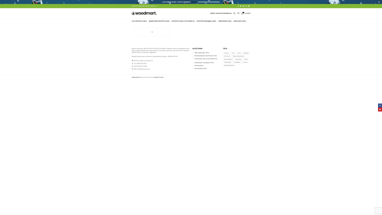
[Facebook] (238, 6)
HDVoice (226, 53)
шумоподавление (229, 65)
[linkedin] (246, 6)
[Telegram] (249, 6)
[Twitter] (240, 6)
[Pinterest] (243, 6)
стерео (245, 62)
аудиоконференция (238, 56)
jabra (233, 53)
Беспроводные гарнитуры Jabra (205, 55)
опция (246, 59)
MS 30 (239, 53)
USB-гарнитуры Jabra (201, 52)
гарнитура (238, 59)
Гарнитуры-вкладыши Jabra (204, 62)
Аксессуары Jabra (200, 68)
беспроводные (228, 59)
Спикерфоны (199, 65)
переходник (227, 62)
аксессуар (227, 56)
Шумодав (245, 53)
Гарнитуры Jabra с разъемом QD (205, 58)
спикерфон (237, 62)
